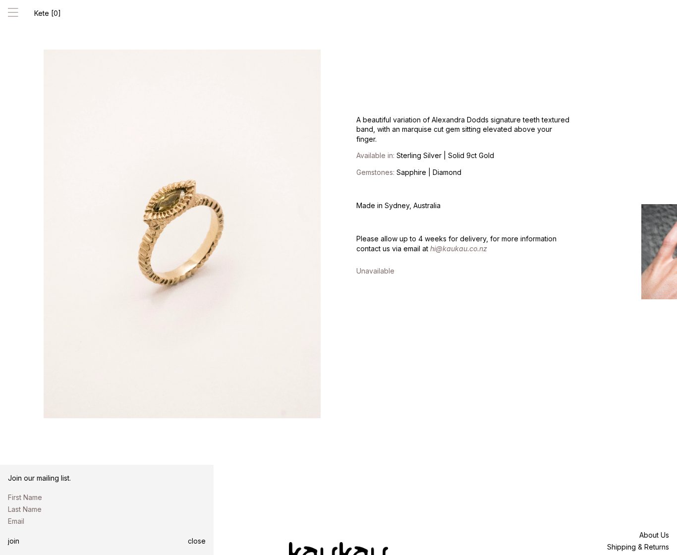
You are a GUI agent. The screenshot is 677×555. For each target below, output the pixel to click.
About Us (654, 535)
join (13, 541)
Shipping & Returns (638, 547)
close (197, 541)
